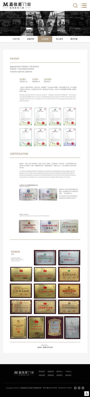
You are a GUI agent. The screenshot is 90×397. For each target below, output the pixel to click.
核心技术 (59, 39)
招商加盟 (42, 375)
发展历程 (30, 39)
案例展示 (60, 375)
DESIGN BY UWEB (64, 388)
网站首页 (42, 371)
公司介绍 (16, 39)
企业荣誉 (45, 39)
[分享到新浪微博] (79, 388)
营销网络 (51, 375)
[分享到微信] (75, 388)
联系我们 (68, 375)
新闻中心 (60, 371)
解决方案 (73, 39)
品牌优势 (51, 371)
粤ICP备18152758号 (50, 388)
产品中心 (68, 371)
